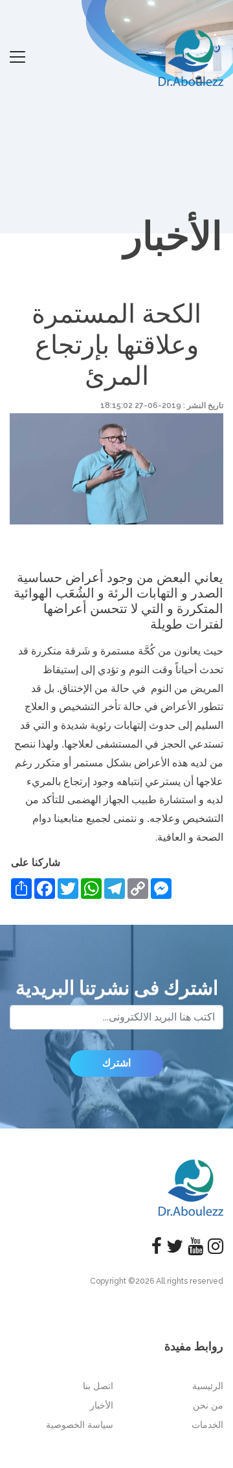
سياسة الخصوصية (79, 1424)
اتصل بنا (98, 1386)
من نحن (208, 1405)
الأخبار (101, 1405)
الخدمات (207, 1424)
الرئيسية (207, 1386)
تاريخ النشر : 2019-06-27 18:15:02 (161, 405)
